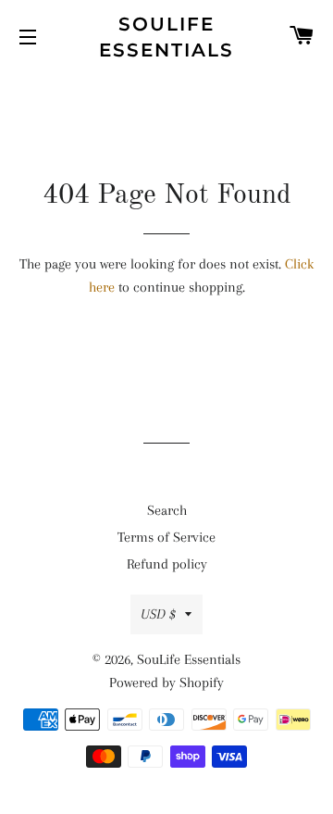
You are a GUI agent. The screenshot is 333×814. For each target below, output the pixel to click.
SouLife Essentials (166, 37)
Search (167, 510)
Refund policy (167, 564)
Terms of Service (166, 537)
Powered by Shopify (166, 682)
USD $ (158, 614)
